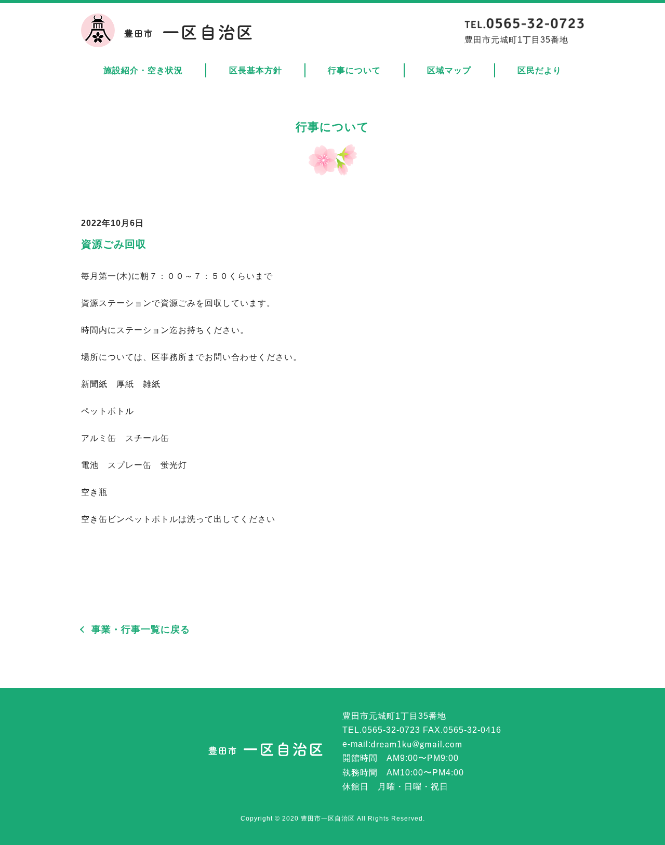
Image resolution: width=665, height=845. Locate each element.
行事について (354, 70)
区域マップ (449, 70)
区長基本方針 (255, 70)
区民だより (539, 70)
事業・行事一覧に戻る (140, 629)
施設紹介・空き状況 (143, 70)
